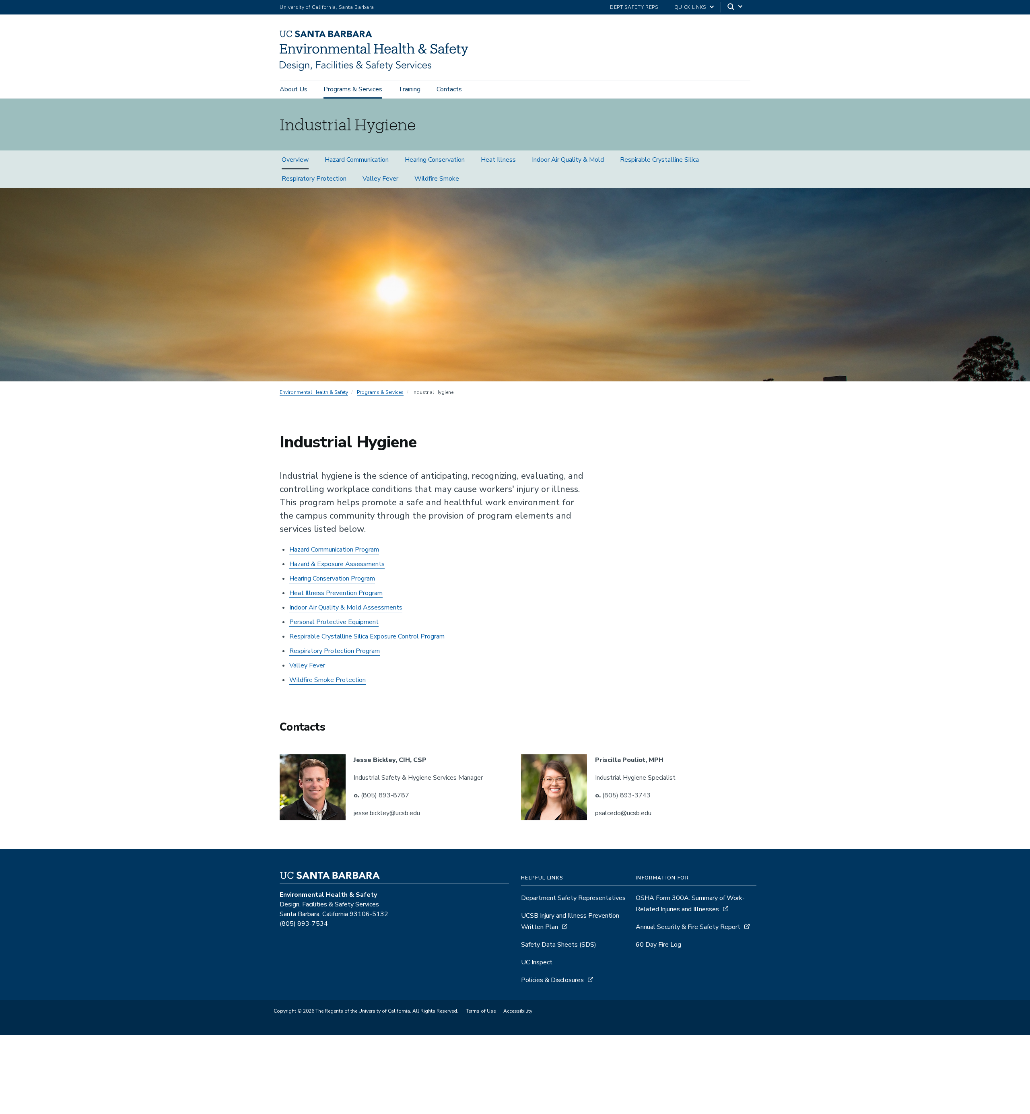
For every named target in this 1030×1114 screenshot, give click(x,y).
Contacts (449, 89)
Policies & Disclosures (552, 980)
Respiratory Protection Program (334, 651)
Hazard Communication (357, 159)
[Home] (377, 68)
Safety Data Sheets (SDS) (558, 944)
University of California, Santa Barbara (327, 7)
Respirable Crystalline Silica (659, 159)
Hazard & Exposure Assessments (337, 564)
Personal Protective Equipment (334, 622)
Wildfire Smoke (436, 178)
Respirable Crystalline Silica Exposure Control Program (367, 636)
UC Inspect (536, 962)
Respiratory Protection (314, 178)
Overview (295, 159)
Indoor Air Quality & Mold (568, 159)
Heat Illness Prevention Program (336, 593)
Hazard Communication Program (334, 549)
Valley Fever (380, 178)
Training (409, 89)
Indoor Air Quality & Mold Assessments (345, 607)
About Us (293, 89)
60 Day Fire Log (658, 944)
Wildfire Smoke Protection (327, 679)
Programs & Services (352, 89)
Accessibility (517, 1011)
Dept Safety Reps (634, 7)
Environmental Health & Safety (314, 392)
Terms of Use (481, 1011)
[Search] (735, 7)
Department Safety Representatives (573, 898)
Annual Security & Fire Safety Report (688, 926)
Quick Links (690, 7)
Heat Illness (498, 159)
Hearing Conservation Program (332, 578)
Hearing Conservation (435, 159)
